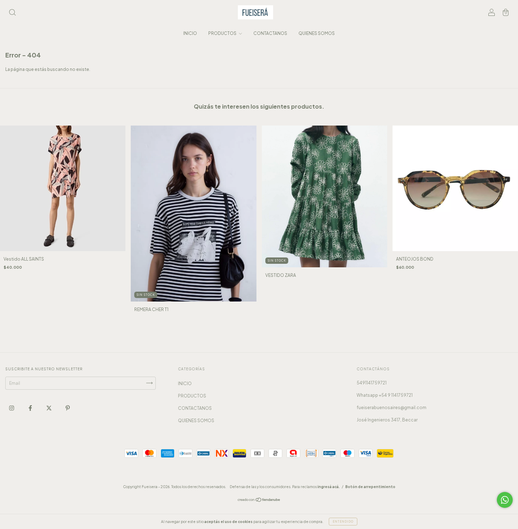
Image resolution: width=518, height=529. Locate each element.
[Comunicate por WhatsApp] (505, 500)
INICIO (190, 33)
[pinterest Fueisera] (67, 408)
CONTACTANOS (270, 33)
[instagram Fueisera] (12, 408)
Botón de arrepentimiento (370, 487)
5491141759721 (372, 382)
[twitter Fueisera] (49, 408)
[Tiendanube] (259, 500)
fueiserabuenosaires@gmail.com (391, 407)
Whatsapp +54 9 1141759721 (385, 395)
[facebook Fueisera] (30, 408)
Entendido (343, 521)
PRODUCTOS (222, 33)
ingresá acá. (328, 487)
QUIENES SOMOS (316, 33)
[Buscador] (12, 13)
